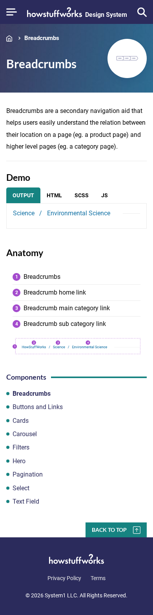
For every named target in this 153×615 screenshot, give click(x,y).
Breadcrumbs (41, 38)
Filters (21, 447)
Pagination (28, 474)
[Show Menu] (11, 12)
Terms (98, 578)
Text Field (26, 501)
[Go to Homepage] (76, 559)
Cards (21, 420)
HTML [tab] (54, 195)
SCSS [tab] (82, 195)
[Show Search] (142, 12)
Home (11, 38)
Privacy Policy (64, 578)
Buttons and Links (38, 407)
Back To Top (109, 529)
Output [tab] (23, 195)
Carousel (25, 434)
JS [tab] (104, 195)
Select (21, 488)
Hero (19, 461)
